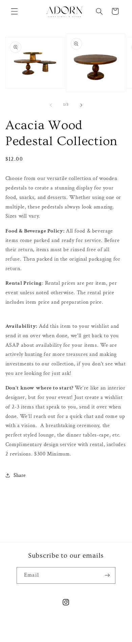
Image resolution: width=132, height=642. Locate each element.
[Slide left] (50, 105)
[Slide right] (81, 105)
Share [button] (20, 475)
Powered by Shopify (95, 636)
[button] (14, 11)
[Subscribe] (107, 575)
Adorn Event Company (55, 636)
